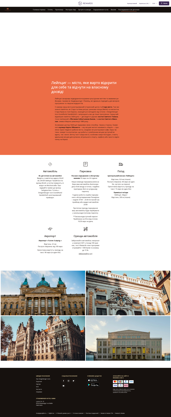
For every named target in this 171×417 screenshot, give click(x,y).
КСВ (37, 387)
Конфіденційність (41, 413)
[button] (43, 293)
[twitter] (73, 381)
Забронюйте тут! (85, 254)
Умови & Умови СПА (107, 413)
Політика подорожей (92, 413)
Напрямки (39, 392)
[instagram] (68, 381)
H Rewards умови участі (63, 413)
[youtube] (63, 386)
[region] (85, 39)
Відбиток (51, 413)
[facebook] (63, 381)
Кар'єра (38, 384)
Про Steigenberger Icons (43, 379)
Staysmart (39, 381)
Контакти (39, 389)
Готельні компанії (78, 413)
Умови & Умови (120, 413)
